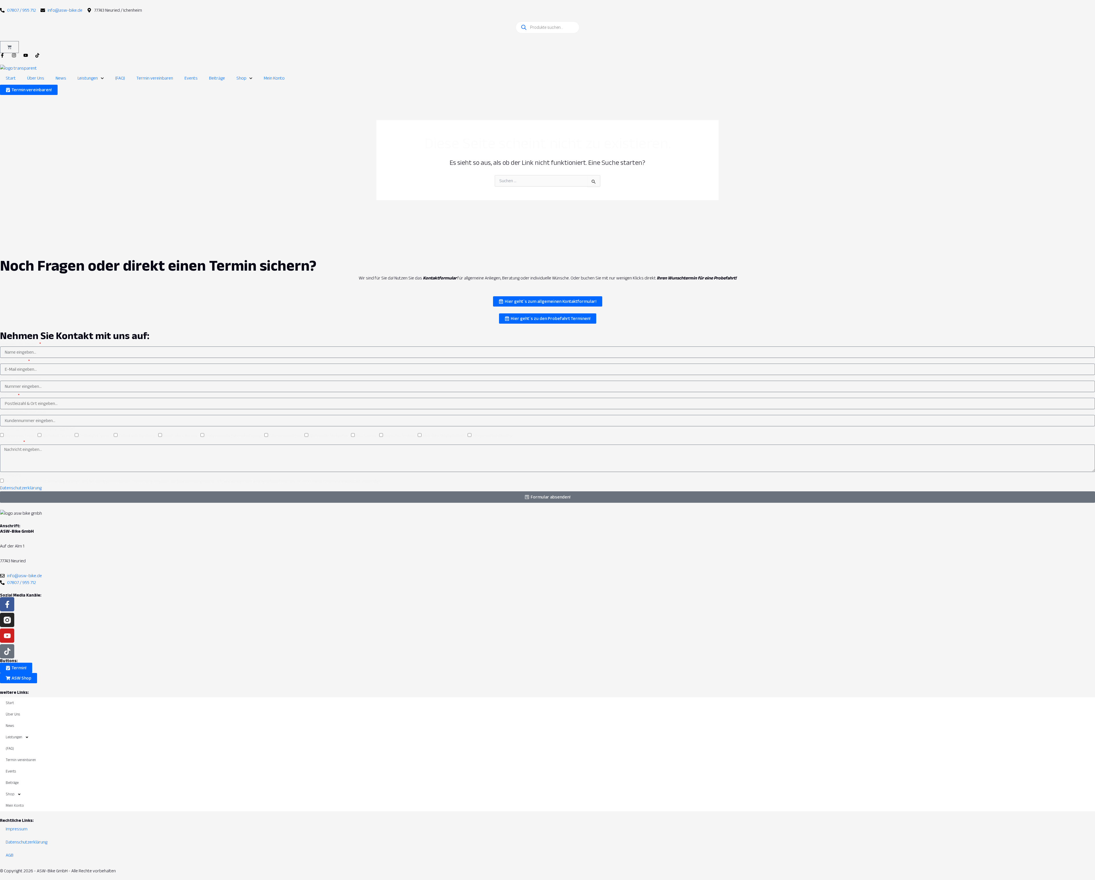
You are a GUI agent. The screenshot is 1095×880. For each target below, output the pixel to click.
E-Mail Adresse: (13, 360)
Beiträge (217, 78)
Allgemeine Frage (20, 435)
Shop (241, 78)
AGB (9, 855)
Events (191, 78)
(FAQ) (120, 78)
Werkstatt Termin (57, 435)
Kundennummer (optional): (23, 412)
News (61, 78)
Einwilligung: (11, 475)
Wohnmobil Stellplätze (328, 435)
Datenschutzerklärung (21, 487)
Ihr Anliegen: (11, 441)
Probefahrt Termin (95, 435)
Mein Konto (274, 78)
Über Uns (35, 78)
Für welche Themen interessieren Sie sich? (37, 429)
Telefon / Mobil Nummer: (21, 378)
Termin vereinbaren (154, 78)
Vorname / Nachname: (19, 343)
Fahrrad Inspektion (285, 435)
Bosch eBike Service (180, 435)
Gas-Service (366, 435)
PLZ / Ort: (8, 395)
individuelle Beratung (136, 435)
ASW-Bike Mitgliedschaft (443, 435)
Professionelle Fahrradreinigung (233, 435)
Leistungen (88, 78)
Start (11, 78)
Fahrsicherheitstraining (492, 435)
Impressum (16, 828)
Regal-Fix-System (399, 435)
